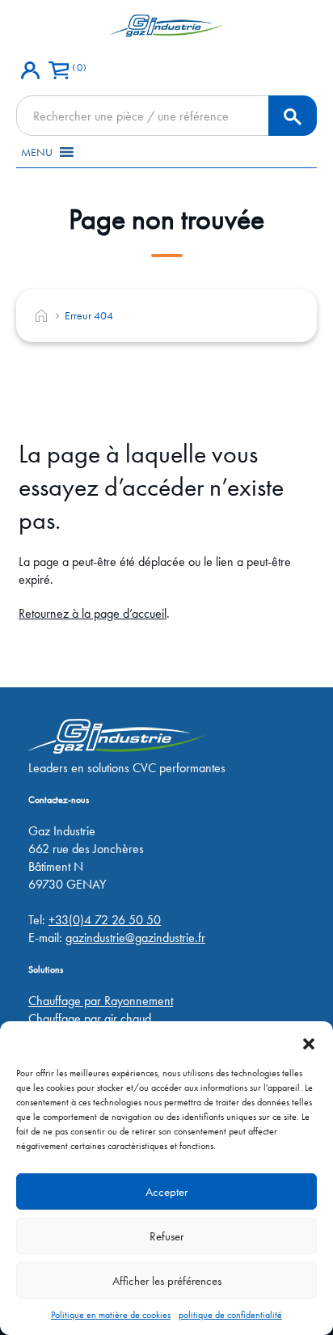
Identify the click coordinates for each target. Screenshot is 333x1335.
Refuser (166, 1236)
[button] (309, 1041)
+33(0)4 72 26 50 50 (104, 919)
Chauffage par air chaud (89, 1018)
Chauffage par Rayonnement (100, 1000)
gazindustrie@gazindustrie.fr (135, 937)
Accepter (166, 1192)
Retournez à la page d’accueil (92, 613)
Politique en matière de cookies (111, 1314)
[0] (58, 65)
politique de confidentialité (230, 1314)
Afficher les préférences (166, 1281)
